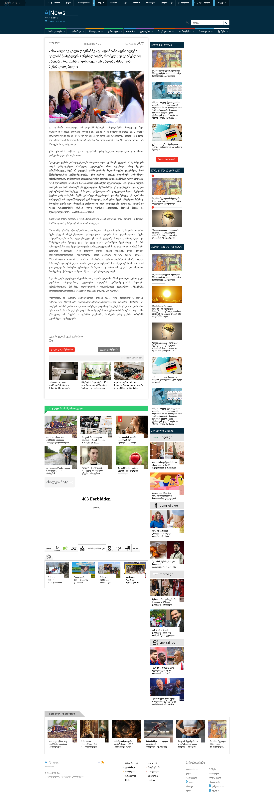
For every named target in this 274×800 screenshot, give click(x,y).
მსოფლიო (94, 31)
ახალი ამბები (54, 3)
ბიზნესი (136, 3)
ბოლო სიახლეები (167, 159)
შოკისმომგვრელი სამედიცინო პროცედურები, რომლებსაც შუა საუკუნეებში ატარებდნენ (166, 73)
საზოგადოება (56, 31)
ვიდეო (101, 3)
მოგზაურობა (164, 31)
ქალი (68, 3)
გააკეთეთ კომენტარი (62, 349)
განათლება (114, 31)
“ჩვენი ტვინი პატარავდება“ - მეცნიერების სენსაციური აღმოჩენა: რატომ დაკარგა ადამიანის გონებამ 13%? (165, 223)
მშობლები (150, 3)
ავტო (125, 3)
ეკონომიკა (75, 31)
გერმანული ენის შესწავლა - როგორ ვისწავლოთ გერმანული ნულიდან (167, 147)
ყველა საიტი (167, 3)
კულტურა (145, 31)
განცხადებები (203, 3)
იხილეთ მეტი (57, 482)
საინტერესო (185, 31)
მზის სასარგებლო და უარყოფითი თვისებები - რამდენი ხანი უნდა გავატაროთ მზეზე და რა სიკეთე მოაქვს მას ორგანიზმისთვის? (166, 311)
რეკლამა (222, 3)
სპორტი (113, 3)
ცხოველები (183, 3)
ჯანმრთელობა (83, 3)
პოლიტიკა (204, 31)
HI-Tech (129, 31)
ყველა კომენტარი (109, 349)
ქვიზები (221, 31)
